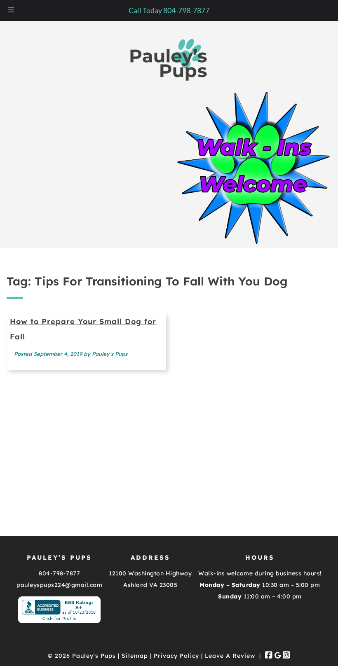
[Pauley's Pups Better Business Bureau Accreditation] (59, 621)
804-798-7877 (59, 573)
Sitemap (135, 655)
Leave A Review (230, 655)
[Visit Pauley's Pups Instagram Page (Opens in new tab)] (286, 655)
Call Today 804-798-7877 (169, 10)
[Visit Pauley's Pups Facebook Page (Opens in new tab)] (268, 655)
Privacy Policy (176, 655)
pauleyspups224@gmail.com (59, 585)
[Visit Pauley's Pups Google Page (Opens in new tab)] (278, 655)
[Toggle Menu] (11, 10)
